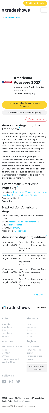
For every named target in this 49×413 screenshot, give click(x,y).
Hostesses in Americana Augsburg (24, 113)
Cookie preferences (22, 401)
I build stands (33, 347)
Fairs (5, 318)
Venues (5, 336)
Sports (33, 195)
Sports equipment (20, 195)
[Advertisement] (24, 46)
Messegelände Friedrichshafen (24, 222)
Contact (6, 353)
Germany (15, 228)
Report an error (36, 119)
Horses (36, 192)
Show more (40, 295)
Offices (5, 356)
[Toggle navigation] (43, 10)
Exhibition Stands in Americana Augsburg (25, 104)
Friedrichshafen (14, 225)
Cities (5, 330)
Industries (7, 333)
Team (4, 350)
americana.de (19, 231)
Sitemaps (33, 318)
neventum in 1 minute (12, 347)
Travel (28, 192)
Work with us (8, 362)
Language (41, 307)
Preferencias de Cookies (37, 368)
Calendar (6, 324)
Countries (7, 327)
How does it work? (11, 359)
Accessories (18, 192)
